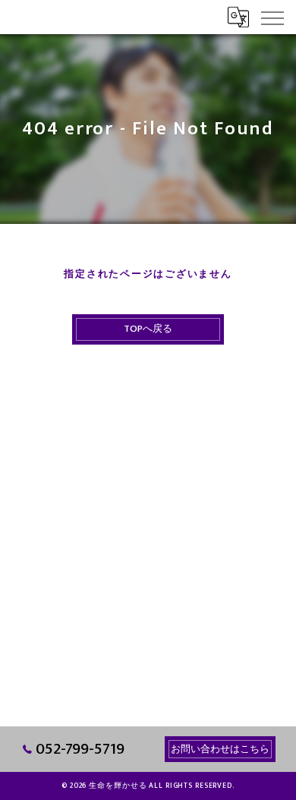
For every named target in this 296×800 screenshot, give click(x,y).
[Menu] (271, 16)
